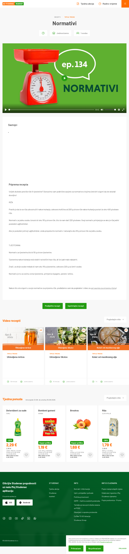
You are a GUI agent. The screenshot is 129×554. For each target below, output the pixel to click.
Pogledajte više (114, 319)
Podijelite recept (52, 306)
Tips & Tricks (69, 17)
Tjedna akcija (54, 489)
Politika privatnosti (81, 497)
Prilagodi (122, 548)
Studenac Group (80, 520)
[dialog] (97, 544)
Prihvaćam (76, 548)
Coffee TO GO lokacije (82, 516)
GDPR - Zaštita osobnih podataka (87, 501)
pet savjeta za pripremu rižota (103, 288)
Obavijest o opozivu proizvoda (85, 512)
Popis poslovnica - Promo (111, 500)
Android (26, 502)
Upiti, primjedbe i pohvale (83, 493)
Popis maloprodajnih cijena (112, 489)
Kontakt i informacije (82, 489)
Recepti (57, 17)
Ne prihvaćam (94, 548)
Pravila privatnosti (106, 542)
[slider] (51, 109)
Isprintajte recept (76, 306)
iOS (10, 502)
